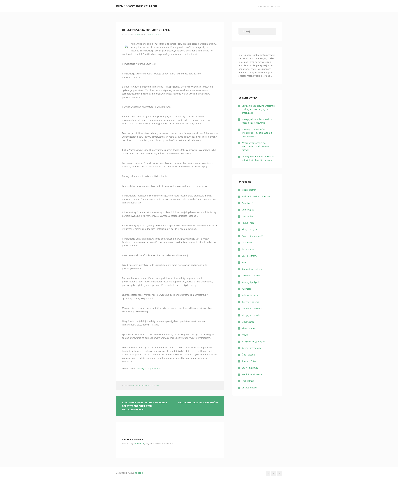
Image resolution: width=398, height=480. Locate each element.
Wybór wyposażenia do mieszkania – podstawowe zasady (255, 146)
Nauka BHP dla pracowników (198, 402)
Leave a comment (154, 34)
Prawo (245, 334)
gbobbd (139, 472)
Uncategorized (249, 387)
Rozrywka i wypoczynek (254, 341)
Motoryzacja (248, 321)
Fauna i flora (248, 222)
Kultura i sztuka (250, 295)
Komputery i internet (252, 269)
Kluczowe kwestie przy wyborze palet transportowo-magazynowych (144, 406)
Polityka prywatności (269, 6)
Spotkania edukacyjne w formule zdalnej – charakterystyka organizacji (258, 109)
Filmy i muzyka (249, 229)
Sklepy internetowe (251, 347)
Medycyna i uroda (251, 315)
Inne (244, 262)
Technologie (248, 380)
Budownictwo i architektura (145, 385)
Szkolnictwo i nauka (252, 374)
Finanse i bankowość (252, 236)
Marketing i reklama (252, 308)
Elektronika (247, 216)
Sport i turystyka (250, 367)
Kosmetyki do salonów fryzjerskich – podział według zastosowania (257, 133)
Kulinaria (246, 288)
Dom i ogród (248, 203)
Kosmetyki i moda (251, 275)
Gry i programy (249, 255)
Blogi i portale (249, 189)
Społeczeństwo (249, 361)
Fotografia (247, 242)
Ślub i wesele (248, 354)
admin (138, 34)
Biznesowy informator (136, 6)
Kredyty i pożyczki (251, 282)
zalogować (139, 443)
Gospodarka (248, 249)
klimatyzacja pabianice (148, 368)
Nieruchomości (249, 328)
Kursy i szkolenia (250, 301)
